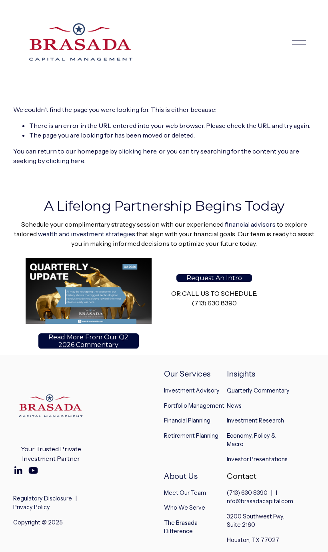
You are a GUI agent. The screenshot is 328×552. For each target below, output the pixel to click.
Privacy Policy (31, 507)
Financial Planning (187, 420)
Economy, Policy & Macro (251, 440)
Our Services (187, 374)
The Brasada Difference (181, 527)
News (234, 405)
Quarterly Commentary (258, 390)
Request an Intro (214, 278)
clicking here (137, 151)
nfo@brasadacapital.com (260, 501)
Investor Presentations (257, 459)
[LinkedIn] (18, 470)
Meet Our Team (185, 492)
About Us (181, 476)
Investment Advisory (192, 390)
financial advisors (250, 224)
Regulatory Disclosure (42, 498)
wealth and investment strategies (86, 234)
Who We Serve (184, 507)
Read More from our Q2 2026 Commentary (88, 341)
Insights (241, 374)
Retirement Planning (191, 435)
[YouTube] (33, 470)
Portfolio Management (194, 405)
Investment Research (255, 420)
